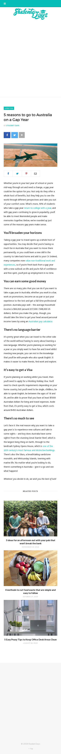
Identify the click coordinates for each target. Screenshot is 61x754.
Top (31, 749)
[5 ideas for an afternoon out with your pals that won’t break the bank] (30, 518)
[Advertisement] (30, 58)
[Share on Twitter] (14, 135)
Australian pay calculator (40, 321)
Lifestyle (9, 108)
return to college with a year (37, 208)
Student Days (12, 125)
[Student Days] (30, 14)
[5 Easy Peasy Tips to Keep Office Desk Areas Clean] (30, 618)
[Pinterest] (26, 173)
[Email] (35, 173)
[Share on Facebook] (7, 135)
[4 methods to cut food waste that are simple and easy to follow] (30, 568)
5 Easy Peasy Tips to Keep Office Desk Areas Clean (30, 639)
